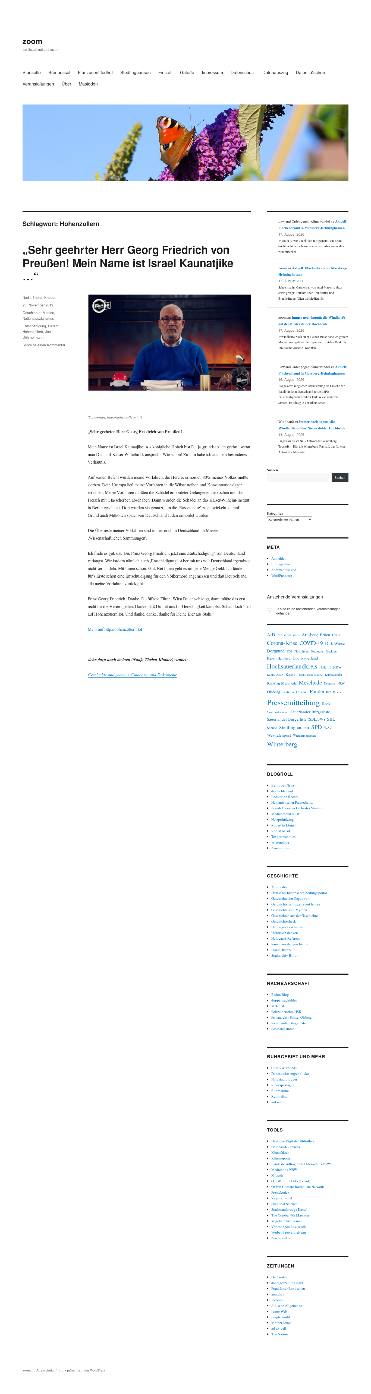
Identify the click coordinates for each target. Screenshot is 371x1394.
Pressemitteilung (293, 702)
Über (66, 84)
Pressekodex (280, 1192)
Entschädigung (34, 325)
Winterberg (282, 743)
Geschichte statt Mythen (289, 909)
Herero (53, 325)
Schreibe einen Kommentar (44, 344)
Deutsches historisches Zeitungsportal (299, 892)
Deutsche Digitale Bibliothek (293, 1141)
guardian (277, 1294)
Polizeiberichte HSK (286, 1011)
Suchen (272, 469)
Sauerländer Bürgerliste (310, 711)
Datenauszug (275, 72)
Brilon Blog (280, 994)
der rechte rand (282, 790)
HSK (322, 667)
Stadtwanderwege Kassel (289, 1209)
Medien (48, 312)
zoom (32, 40)
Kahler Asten (275, 675)
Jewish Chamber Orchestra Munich (296, 808)
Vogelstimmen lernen (287, 1220)
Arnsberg (310, 634)
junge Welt (279, 1311)
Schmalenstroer (282, 1028)
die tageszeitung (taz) (287, 1282)
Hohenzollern (33, 331)
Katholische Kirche (311, 675)
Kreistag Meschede (282, 683)
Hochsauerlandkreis (292, 666)
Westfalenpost (279, 735)
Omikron (288, 692)
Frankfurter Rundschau (288, 1288)
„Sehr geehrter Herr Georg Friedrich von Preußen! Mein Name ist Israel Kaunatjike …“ (128, 263)
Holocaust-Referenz (285, 938)
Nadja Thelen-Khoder (39, 297)
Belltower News (282, 785)
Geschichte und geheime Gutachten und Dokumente (132, 674)
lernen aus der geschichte (289, 944)
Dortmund (276, 651)
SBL (331, 719)
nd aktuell (278, 1328)
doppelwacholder (284, 1000)
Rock (326, 703)
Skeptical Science (284, 1203)
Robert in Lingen (284, 825)
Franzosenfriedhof (95, 72)
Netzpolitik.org (282, 819)
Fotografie (317, 651)
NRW (341, 683)
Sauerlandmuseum (277, 712)
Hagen (271, 658)
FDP (289, 651)
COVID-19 (311, 642)
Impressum (212, 72)
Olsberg (273, 691)
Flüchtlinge (301, 651)
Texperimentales (283, 836)
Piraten (337, 692)
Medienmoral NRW (285, 813)
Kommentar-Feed (283, 569)
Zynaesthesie (280, 847)
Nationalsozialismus (38, 318)
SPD (316, 727)
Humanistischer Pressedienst (292, 802)
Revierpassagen (282, 1084)
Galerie (187, 72)
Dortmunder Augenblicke (290, 1073)
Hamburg (284, 658)
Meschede (310, 682)
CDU (336, 634)
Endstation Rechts (284, 796)
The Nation (279, 1334)
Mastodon (88, 84)
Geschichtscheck (283, 921)
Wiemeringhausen (304, 735)
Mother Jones (281, 1322)
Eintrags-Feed (281, 564)
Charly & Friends (284, 1067)
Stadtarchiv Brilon (284, 955)
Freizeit (165, 72)
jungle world (280, 1316)
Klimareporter (281, 1158)
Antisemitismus (288, 635)
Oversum (301, 692)
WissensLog (280, 842)
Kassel (291, 674)
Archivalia (279, 887)
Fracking (331, 651)
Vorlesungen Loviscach (288, 1226)
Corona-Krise (282, 643)
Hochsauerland (305, 658)
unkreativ (278, 1102)
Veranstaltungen (38, 84)
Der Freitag (279, 1277)
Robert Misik (281, 830)
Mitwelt (277, 1175)
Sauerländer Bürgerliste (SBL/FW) (296, 719)
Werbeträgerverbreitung (288, 1232)
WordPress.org (281, 575)
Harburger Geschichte (287, 926)
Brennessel (59, 72)
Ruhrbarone (280, 1090)
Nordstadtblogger (284, 1079)
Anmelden (279, 558)
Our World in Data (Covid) (290, 1180)
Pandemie (320, 691)
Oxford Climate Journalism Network (297, 1186)
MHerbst (277, 1005)
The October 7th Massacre (290, 1215)
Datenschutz (243, 72)
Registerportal (281, 1198)
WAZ (328, 727)
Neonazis (329, 683)
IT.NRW (335, 667)
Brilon (325, 634)
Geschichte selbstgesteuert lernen (295, 904)
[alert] (307, 611)
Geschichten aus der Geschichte (294, 915)
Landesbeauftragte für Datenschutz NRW (301, 1163)
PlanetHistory (281, 949)
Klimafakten (280, 1152)
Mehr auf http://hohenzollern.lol (115, 629)
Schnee (272, 727)
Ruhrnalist (279, 1096)
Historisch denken (284, 932)
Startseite (32, 72)
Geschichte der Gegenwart (290, 898)
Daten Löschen (310, 72)
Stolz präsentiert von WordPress (82, 1370)
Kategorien (275, 513)
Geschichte (31, 312)
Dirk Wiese (335, 643)
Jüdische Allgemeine (286, 1305)
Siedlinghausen (135, 72)
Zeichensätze (281, 1237)
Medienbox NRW (284, 1169)
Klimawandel (333, 674)
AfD (271, 634)
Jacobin (277, 1299)
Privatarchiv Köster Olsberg (291, 1017)
